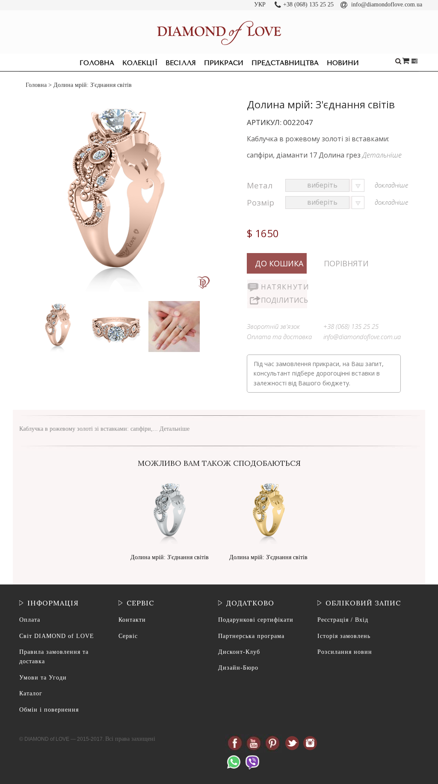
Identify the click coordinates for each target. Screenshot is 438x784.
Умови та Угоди (43, 677)
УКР (260, 4)
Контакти (132, 620)
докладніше (391, 185)
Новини (343, 63)
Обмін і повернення (49, 709)
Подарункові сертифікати (255, 620)
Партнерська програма (251, 636)
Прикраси (223, 63)
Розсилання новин (344, 652)
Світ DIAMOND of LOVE (56, 636)
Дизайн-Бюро (238, 668)
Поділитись (284, 300)
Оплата (29, 620)
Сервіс (128, 636)
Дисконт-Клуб (239, 652)
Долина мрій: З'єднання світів (169, 557)
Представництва (285, 63)
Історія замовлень (343, 636)
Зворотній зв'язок (273, 326)
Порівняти (346, 263)
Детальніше (382, 155)
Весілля (181, 63)
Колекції (139, 63)
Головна (97, 63)
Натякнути (284, 287)
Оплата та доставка (279, 336)
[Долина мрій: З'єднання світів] (59, 303)
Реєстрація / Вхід (342, 620)
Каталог (30, 693)
